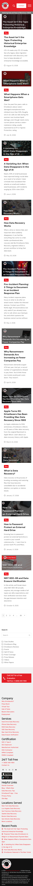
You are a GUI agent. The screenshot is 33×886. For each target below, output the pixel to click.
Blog (6, 33)
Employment (6, 714)
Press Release (9, 657)
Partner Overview (7, 785)
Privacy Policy (6, 796)
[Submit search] (29, 635)
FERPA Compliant (7, 755)
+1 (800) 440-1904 (8, 762)
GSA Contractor (7, 750)
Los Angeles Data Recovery (11, 808)
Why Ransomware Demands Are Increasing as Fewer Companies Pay (15, 356)
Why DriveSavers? (8, 701)
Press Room (6, 704)
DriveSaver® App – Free (10, 793)
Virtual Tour (6, 706)
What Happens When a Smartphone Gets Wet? (16, 97)
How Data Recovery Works (13, 850)
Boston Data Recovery (9, 816)
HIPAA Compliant (7, 752)
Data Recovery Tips (8, 791)
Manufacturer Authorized (10, 747)
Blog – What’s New (8, 788)
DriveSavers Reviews (11, 647)
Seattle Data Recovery (9, 813)
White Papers (9, 662)
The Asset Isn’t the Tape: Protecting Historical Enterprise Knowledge (15, 42)
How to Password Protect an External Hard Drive (14, 527)
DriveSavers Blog (10, 644)
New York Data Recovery (10, 806)
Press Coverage (10, 655)
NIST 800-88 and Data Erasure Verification (16, 580)
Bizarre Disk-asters (8, 712)
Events (6, 649)
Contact (21, 6)
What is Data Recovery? (11, 472)
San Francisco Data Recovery (11, 811)
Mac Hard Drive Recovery (10, 732)
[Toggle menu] (29, 6)
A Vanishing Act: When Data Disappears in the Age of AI (16, 166)
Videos (6, 660)
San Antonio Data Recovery (11, 819)
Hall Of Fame (8, 652)
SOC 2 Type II (6, 742)
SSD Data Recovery (8, 729)
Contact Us (5, 765)
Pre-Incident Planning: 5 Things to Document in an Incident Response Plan (16, 289)
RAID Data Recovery (8, 727)
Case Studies (9, 642)
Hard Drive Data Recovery (10, 722)
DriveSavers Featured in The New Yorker (17, 852)
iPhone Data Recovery (9, 724)
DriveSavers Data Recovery (12, 870)
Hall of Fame (6, 709)
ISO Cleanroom (7, 745)
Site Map (5, 798)
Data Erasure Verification (10, 735)
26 (21, 615)
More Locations (7, 821)
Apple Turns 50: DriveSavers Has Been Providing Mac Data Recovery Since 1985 (15, 416)
